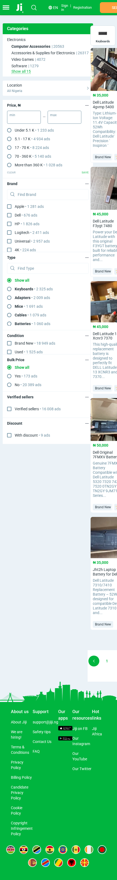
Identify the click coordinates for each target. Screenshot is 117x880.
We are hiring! (16, 734)
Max (53, 115)
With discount (32, 435)
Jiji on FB (80, 728)
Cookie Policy (16, 810)
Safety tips (42, 732)
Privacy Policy (17, 765)
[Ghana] (49, 849)
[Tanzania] (36, 849)
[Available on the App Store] (65, 729)
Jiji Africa (97, 731)
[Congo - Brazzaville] (58, 862)
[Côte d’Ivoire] (89, 849)
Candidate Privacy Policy (19, 792)
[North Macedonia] (84, 862)
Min (12, 115)
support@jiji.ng (45, 722)
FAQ (36, 751)
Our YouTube (79, 756)
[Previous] (93, 661)
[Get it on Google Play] (65, 739)
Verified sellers (38, 409)
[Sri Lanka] (32, 862)
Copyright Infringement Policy (22, 828)
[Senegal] (76, 849)
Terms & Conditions (20, 750)
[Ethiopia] (63, 849)
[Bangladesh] (102, 849)
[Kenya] (10, 849)
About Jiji (19, 722)
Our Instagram (81, 741)
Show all (22, 280)
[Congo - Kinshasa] (45, 862)
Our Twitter (81, 769)
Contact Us (42, 741)
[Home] (22, 7)
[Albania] (71, 862)
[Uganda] (23, 849)
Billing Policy (21, 777)
